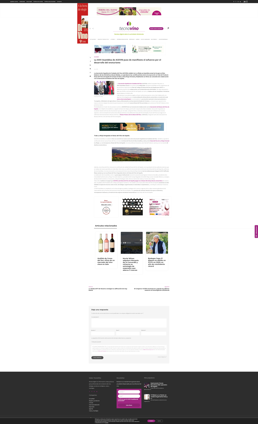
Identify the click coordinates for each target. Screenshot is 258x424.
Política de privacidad (50, 1)
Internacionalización (122, 39)
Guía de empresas (163, 39)
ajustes (106, 422)
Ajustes (159, 421)
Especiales (132, 39)
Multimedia (154, 39)
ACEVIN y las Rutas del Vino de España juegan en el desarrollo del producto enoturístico (138, 181)
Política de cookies (38, 1)
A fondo (113, 39)
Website (143, 330)
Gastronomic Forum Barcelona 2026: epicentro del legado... (159, 384)
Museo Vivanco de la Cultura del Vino (130, 114)
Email (117, 330)
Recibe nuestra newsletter (156, 28)
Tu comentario (95, 317)
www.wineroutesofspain (124, 99)
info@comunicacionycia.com (148, 349)
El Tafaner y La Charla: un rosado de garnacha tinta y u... (159, 396)
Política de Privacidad (102, 351)
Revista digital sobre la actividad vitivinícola (129, 34)
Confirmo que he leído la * (128, 400)
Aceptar (151, 421)
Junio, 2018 (96, 69)
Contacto (59, 1)
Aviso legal (29, 1)
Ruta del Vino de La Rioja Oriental (159, 141)
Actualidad (93, 39)
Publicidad (22, 1)
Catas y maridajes (145, 39)
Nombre (93, 330)
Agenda (137, 39)
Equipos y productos (103, 39)
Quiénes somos (14, 1)
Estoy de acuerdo (97, 341)
